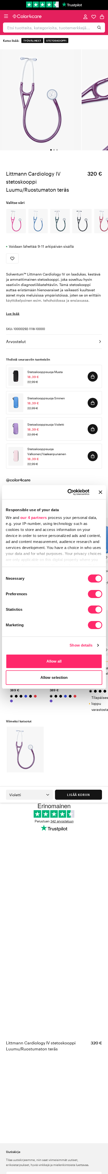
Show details (81, 645)
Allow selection (54, 677)
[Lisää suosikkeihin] (12, 258)
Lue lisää (13, 313)
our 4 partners (33, 517)
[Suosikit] (93, 16)
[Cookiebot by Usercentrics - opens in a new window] (67, 492)
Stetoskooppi (56, 40)
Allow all (54, 661)
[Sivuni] (85, 16)
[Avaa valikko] (6, 16)
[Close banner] (100, 492)
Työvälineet (32, 40)
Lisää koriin (78, 794)
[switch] (95, 595)
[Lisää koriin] (93, 377)
